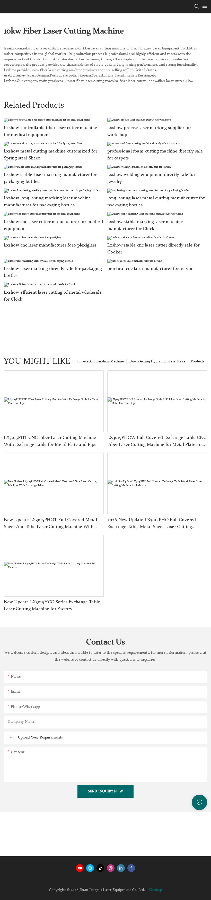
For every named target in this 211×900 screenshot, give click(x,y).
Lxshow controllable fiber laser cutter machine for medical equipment (50, 131)
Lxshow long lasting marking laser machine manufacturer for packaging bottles (47, 201)
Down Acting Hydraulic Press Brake (157, 361)
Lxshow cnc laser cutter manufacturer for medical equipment (53, 225)
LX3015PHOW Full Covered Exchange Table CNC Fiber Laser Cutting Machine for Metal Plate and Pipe (156, 441)
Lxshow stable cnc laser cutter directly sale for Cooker (153, 248)
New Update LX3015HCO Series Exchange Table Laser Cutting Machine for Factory (52, 605)
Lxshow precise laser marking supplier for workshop (149, 131)
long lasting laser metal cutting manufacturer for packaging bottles (156, 201)
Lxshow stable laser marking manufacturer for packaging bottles (50, 178)
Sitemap (155, 890)
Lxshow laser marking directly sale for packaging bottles (53, 272)
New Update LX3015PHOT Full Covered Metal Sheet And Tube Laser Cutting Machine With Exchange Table (50, 523)
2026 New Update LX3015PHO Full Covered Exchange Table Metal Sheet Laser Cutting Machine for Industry (151, 523)
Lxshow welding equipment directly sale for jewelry (151, 178)
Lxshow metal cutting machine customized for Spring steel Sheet (50, 154)
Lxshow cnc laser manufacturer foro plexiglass (50, 245)
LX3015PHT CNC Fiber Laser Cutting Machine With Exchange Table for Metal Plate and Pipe (50, 441)
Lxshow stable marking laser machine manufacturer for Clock (145, 225)
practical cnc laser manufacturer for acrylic (150, 268)
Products (198, 361)
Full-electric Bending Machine (100, 361)
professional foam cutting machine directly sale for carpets (155, 154)
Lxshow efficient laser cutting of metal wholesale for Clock (53, 296)
